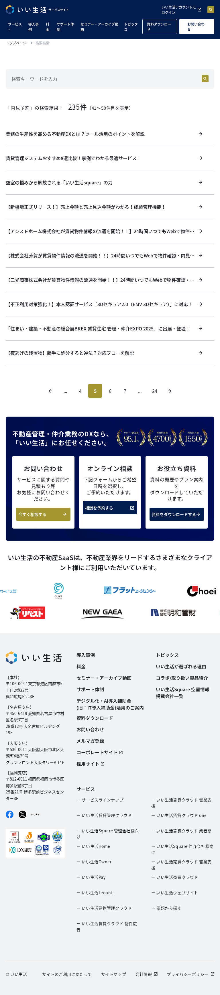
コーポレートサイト (97, 752)
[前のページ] (50, 391)
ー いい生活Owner (93, 861)
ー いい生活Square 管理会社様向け (107, 834)
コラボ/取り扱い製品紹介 (182, 677)
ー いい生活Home (93, 846)
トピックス (131, 26)
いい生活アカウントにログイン (179, 10)
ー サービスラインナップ (99, 800)
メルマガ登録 (90, 740)
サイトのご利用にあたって (67, 974)
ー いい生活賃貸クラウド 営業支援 (181, 803)
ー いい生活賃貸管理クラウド (104, 815)
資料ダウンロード (159, 26)
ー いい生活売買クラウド (174, 877)
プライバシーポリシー (188, 974)
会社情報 (143, 974)
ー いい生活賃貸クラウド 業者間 (181, 831)
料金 (47, 26)
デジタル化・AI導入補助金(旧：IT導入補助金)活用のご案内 (110, 704)
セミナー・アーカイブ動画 (99, 26)
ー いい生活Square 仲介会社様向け (182, 849)
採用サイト (87, 763)
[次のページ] (169, 391)
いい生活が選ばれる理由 (181, 666)
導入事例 (33, 26)
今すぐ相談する (32, 514)
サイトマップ (113, 974)
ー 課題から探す (166, 908)
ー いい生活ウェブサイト (174, 892)
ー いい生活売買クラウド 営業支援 (181, 864)
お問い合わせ (196, 26)
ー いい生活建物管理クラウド (104, 908)
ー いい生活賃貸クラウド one (179, 815)
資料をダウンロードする (174, 514)
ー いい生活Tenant (94, 892)
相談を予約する (99, 508)
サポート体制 (65, 26)
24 (154, 390)
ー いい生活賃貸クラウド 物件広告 (106, 926)
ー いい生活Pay (90, 877)
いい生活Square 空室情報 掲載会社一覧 (182, 693)
